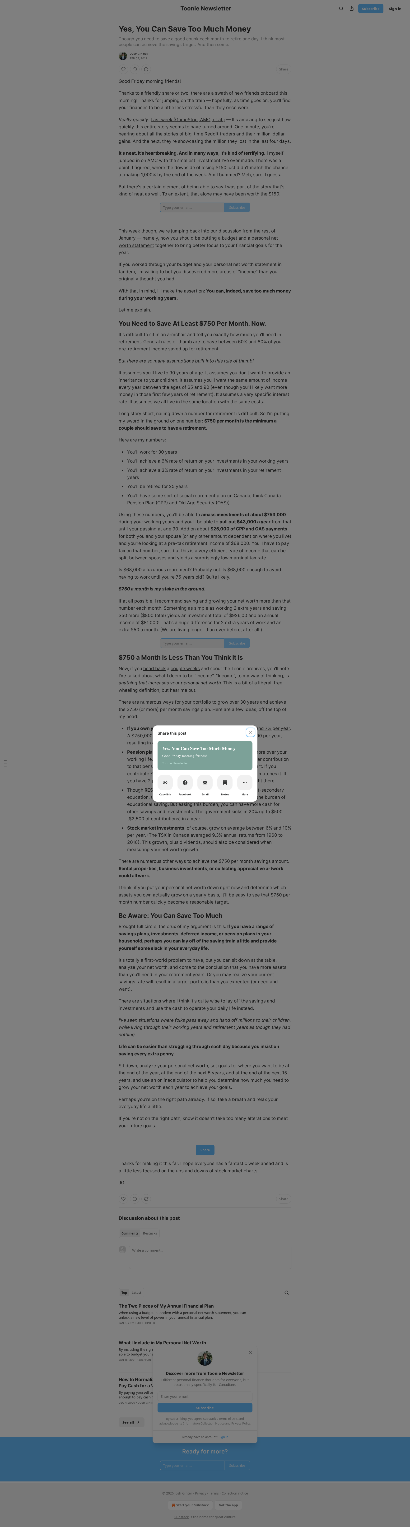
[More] (244, 782)
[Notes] (225, 782)
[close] (250, 732)
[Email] (205, 782)
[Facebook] (185, 782)
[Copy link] (165, 782)
